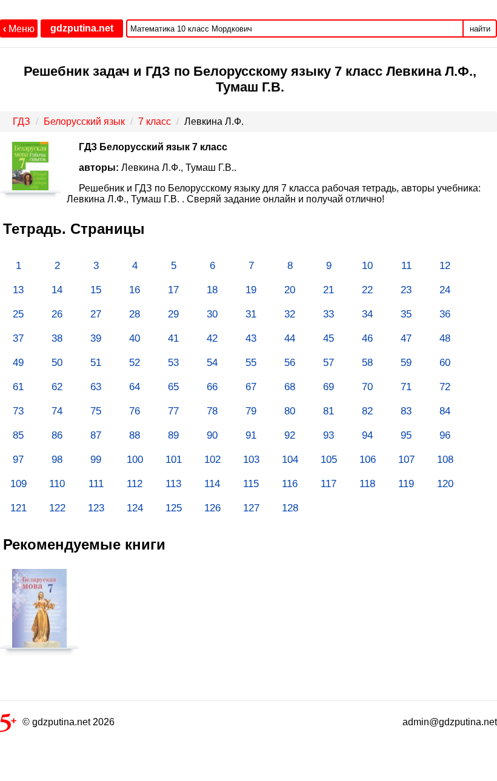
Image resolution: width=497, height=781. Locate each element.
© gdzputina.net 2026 (68, 722)
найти (480, 28)
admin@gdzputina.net (449, 722)
